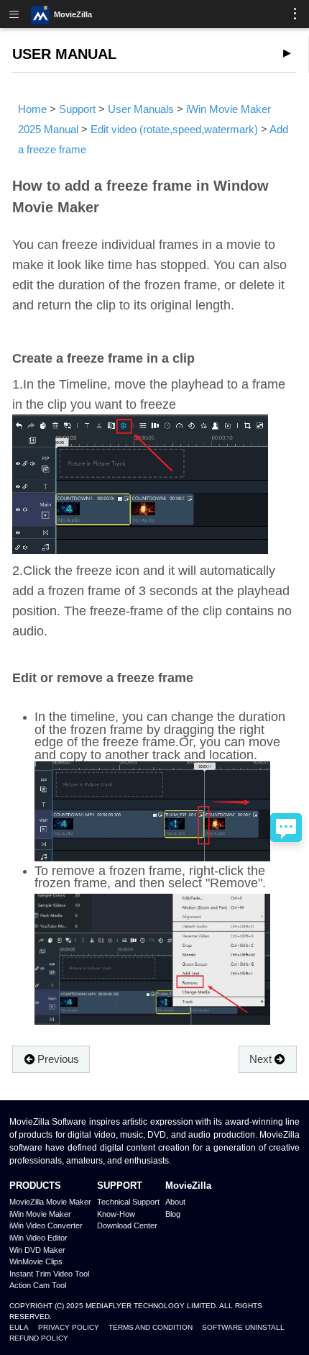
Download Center (127, 1225)
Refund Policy (38, 1338)
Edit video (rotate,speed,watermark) (174, 129)
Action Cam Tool (37, 1285)
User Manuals (141, 109)
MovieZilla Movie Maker (50, 1201)
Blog (172, 1214)
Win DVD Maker (37, 1250)
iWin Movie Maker (40, 1214)
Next (260, 1059)
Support (77, 109)
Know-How (116, 1214)
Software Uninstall (243, 1327)
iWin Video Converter (46, 1225)
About (175, 1201)
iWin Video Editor (38, 1237)
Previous (58, 1059)
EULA (19, 1327)
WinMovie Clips (36, 1261)
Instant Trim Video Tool (49, 1273)
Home (32, 109)
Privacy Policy (68, 1327)
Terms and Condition (151, 1327)
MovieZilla (73, 14)
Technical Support (128, 1201)
